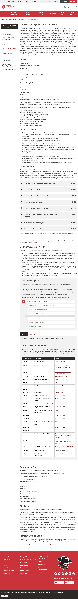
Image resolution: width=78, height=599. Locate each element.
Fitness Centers (24, 570)
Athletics (20, 1)
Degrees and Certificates (12, 19)
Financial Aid (23, 568)
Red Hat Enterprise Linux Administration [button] (39, 318)
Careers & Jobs (7, 573)
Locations (48, 1)
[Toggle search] (76, 7)
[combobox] (68, 7)
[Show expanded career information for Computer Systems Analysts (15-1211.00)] (21, 201)
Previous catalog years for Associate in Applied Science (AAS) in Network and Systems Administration (47, 544)
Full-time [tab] (24, 334)
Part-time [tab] (32, 334)
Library (41, 1)
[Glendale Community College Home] (10, 7)
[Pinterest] (55, 573)
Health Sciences (6, 60)
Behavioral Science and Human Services (8, 38)
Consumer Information (18, 589)
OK (4, 595)
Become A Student (28, 13)
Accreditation (6, 559)
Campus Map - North (8, 570)
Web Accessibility (61, 589)
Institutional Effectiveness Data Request (45, 557)
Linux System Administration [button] (36, 314)
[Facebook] (59, 573)
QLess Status (41, 567)
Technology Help (42, 569)
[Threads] (73, 573)
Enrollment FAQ (24, 565)
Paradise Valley (67, 372)
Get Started (43, 7)
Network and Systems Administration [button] (36, 301)
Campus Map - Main (8, 568)
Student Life (62, 13)
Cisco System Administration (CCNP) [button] (38, 309)
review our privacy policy (44, 592)
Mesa (64, 361)
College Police (24, 557)
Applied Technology (7, 34)
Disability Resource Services (28, 559)
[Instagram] (66, 573)
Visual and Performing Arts (9, 69)
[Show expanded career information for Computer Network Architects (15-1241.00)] (21, 189)
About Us (72, 13)
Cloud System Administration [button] (36, 322)
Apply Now (72, 1)
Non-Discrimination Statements (46, 589)
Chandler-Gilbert (59, 361)
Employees (56, 1)
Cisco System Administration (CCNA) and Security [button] (42, 305)
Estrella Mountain (59, 376)
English (69, 7)
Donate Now (64, 1)
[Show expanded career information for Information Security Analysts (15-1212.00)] (21, 222)
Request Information (54, 7)
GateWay (65, 365)
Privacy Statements (31, 589)
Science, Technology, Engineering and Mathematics (9, 65)
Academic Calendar (8, 557)
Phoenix (60, 367)
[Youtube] (62, 573)
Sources (35, 242)
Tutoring (40, 572)
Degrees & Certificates (13, 13)
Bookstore (5, 565)
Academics (53, 13)
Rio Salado (65, 367)
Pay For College (41, 13)
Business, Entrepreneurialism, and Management (9, 43)
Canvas (26, 1)
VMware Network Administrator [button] (37, 326)
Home (4, 13)
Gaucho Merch (11, 1)
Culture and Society (7, 53)
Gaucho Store (23, 573)
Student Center (68, 255)
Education (4, 57)
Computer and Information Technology (9, 49)
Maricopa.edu (41, 564)
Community (34, 1)
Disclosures (23, 562)
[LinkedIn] (70, 573)
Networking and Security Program (9, 26)
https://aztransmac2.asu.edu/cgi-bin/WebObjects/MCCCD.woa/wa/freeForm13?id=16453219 (50, 519)
